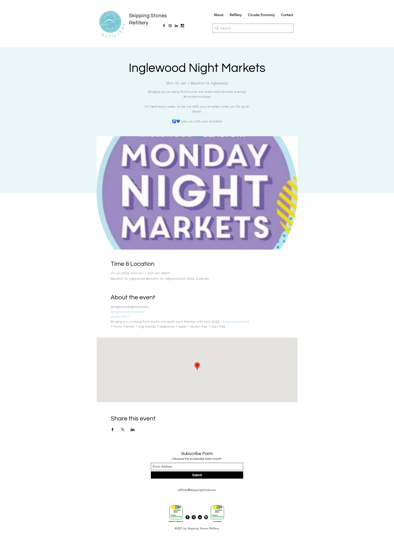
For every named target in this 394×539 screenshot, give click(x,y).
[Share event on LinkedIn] (133, 429)
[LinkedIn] (176, 26)
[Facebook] (164, 26)
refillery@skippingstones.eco (197, 490)
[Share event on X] (123, 429)
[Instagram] (170, 26)
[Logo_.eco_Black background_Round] (206, 517)
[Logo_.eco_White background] (182, 26)
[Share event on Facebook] (113, 429)
